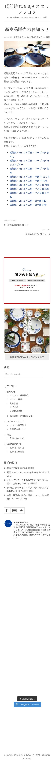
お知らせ (11, 391)
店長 (48, 37)
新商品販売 (19, 37)
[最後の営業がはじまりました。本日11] (27, 579)
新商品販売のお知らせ (16, 225)
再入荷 (15, 407)
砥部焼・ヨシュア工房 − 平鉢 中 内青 (28, 180)
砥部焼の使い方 (17, 447)
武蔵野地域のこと (18, 429)
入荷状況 (14, 403)
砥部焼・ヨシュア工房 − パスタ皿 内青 (29, 184)
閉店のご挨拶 (13, 468)
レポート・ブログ (15, 421)
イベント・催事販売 (19, 395)
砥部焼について (14, 443)
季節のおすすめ (17, 438)
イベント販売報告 (18, 425)
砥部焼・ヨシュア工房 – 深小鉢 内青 (28, 204)
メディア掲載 (16, 399)
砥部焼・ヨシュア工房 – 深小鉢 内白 (28, 200)
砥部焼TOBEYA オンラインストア (27, 357)
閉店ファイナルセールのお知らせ (22, 472)
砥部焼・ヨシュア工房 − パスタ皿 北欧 (29, 188)
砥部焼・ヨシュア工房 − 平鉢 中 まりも (30, 176)
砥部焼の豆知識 (17, 451)
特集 (9, 434)
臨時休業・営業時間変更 (21, 416)
